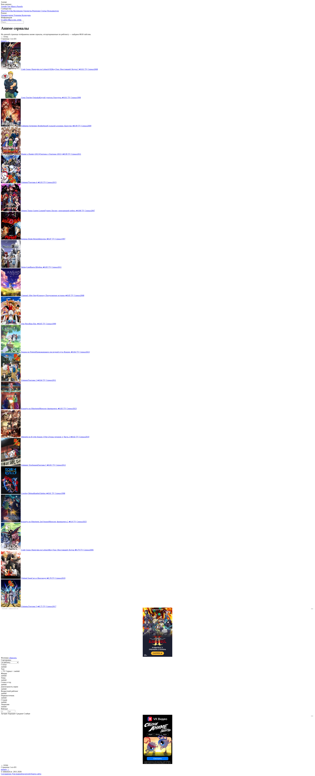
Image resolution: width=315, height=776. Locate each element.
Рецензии (36, 11)
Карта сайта (36, 774)
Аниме (4, 6)
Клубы (10, 11)
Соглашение (6, 774)
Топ (9, 6)
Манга (14, 6)
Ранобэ (20, 6)
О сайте (4, 20)
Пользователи (53, 11)
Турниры (18, 15)
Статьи (44, 11)
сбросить (13, 658)
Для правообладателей (21, 774)
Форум (4, 11)
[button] (157, 667)
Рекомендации (7, 15)
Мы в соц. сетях (14, 20)
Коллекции (18, 11)
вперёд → (5, 41)
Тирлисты (27, 11)
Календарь (26, 15)
